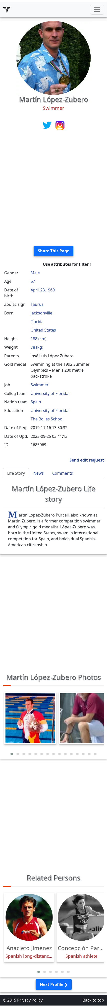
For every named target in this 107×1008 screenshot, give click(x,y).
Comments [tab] (62, 473)
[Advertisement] (53, 188)
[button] (12, 753)
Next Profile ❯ (53, 984)
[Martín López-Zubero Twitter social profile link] (47, 125)
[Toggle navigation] (97, 10)
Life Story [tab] (16, 473)
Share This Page (53, 251)
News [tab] (38, 473)
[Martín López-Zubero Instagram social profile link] (60, 125)
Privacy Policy (30, 1000)
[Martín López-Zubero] (53, 57)
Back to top (93, 1000)
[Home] (6, 9)
